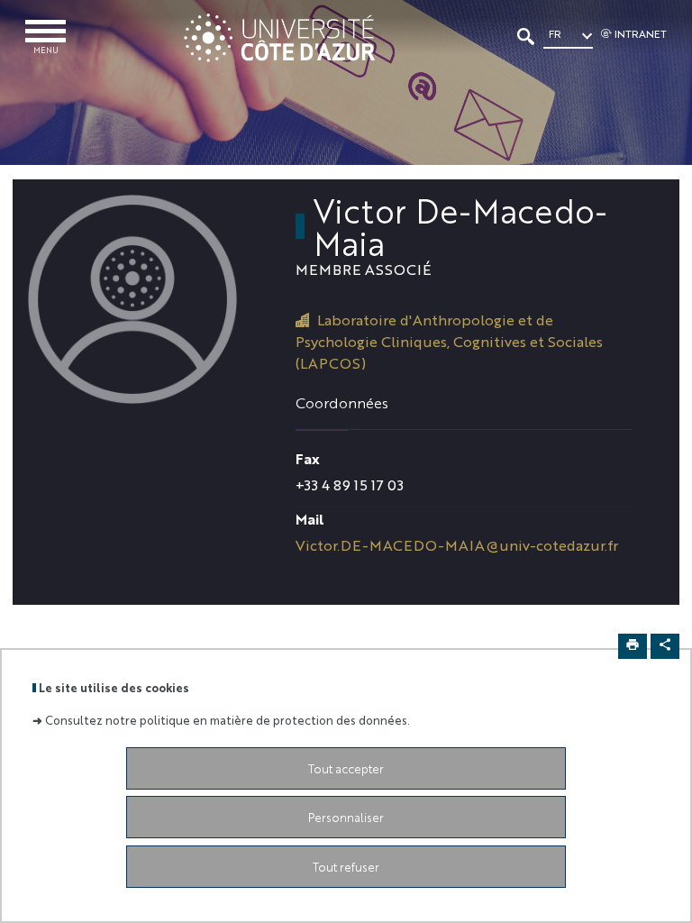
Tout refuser (346, 866)
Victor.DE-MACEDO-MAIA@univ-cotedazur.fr (457, 544)
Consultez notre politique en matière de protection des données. (227, 719)
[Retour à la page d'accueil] (279, 38)
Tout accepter (346, 768)
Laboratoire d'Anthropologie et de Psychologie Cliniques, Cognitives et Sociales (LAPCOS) (449, 341)
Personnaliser (346, 817)
